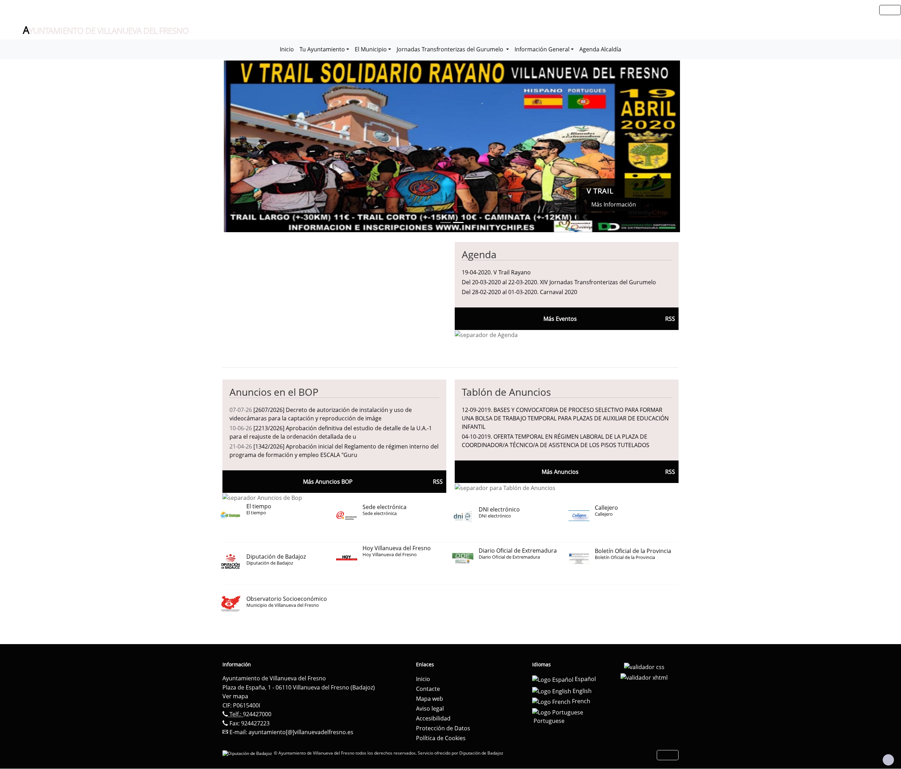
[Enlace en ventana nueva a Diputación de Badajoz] (248, 753)
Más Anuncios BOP (328, 481)
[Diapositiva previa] (258, 146)
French (580, 701)
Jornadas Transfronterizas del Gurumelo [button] (451, 49)
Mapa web (429, 699)
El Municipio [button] (371, 49)
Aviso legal (430, 708)
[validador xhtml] (644, 677)
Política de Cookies (441, 738)
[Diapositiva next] (646, 146)
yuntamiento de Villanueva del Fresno (106, 30)
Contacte (428, 689)
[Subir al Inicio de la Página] (888, 759)
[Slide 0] (445, 222)
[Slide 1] (458, 222)
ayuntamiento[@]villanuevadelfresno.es (300, 732)
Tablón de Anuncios (506, 392)
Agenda (479, 254)
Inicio (287, 49)
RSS (670, 472)
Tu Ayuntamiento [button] (322, 49)
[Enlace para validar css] (644, 667)
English (581, 691)
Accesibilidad (433, 718)
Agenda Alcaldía (600, 49)
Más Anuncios (560, 472)
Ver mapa (235, 696)
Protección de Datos (443, 728)
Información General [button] (542, 49)
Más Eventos (560, 319)
